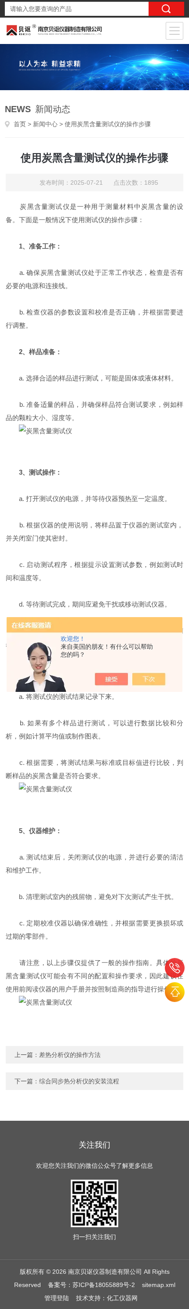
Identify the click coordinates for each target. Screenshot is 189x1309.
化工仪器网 (122, 1298)
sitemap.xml (158, 1284)
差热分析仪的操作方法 (70, 1054)
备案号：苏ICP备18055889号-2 (91, 1284)
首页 (20, 124)
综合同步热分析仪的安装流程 (79, 1081)
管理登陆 (56, 1298)
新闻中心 (45, 124)
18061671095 (175, 968)
